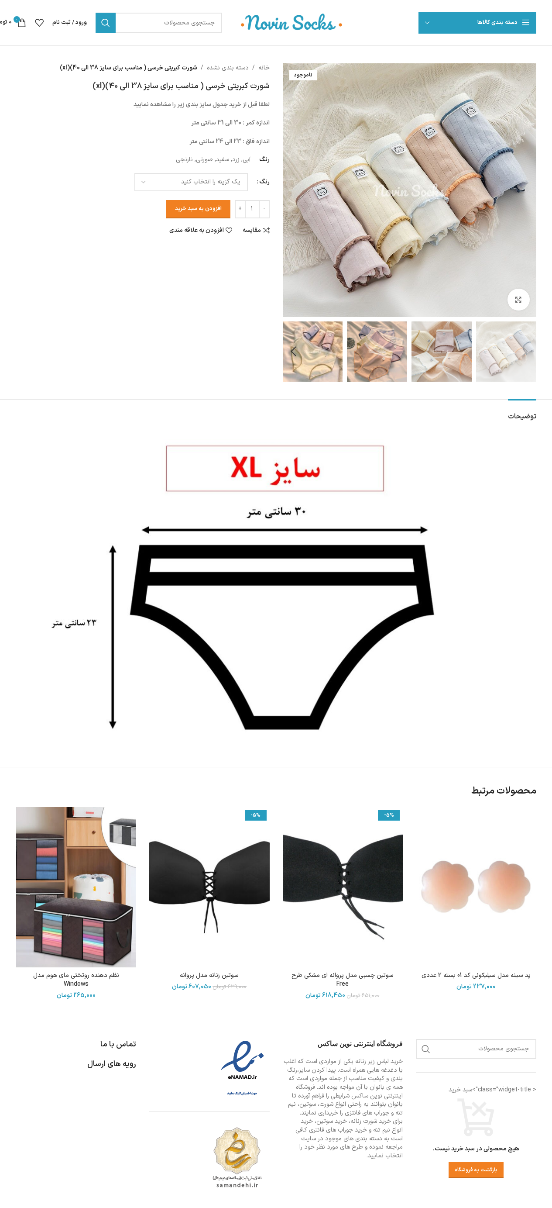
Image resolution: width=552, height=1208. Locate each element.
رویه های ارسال (111, 1064)
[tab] (522, 412)
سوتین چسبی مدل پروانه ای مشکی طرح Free (342, 980)
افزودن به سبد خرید (198, 208)
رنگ (264, 181)
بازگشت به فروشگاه (476, 1170)
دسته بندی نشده (228, 67)
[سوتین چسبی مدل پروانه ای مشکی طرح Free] (343, 887)
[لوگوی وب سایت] (292, 22)
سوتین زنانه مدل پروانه (209, 975)
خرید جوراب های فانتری (338, 1130)
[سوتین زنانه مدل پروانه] (209, 887)
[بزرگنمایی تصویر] (518, 300)
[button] (525, 351)
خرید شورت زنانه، (370, 1121)
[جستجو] (106, 23)
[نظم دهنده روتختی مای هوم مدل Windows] (76, 887)
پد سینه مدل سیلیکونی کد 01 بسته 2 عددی (476, 975)
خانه (264, 67)
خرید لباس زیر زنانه (379, 1061)
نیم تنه (381, 1130)
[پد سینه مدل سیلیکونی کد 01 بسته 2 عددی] (476, 887)
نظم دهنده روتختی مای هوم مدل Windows (76, 980)
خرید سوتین (331, 1121)
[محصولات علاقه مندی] (39, 22)
